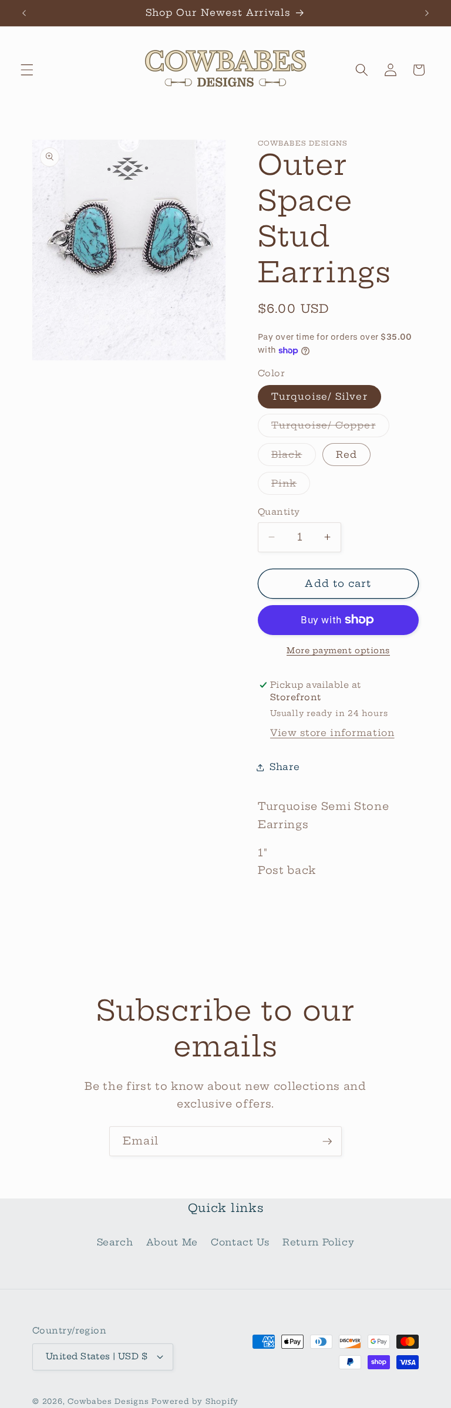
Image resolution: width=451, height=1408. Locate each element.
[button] (27, 70)
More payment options (338, 650)
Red (346, 454)
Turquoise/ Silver (319, 396)
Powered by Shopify (195, 1401)
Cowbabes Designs (110, 1401)
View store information (332, 732)
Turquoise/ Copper (330, 428)
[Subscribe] (327, 1141)
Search (115, 1242)
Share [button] (284, 766)
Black (293, 457)
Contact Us (240, 1242)
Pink (290, 486)
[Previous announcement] (24, 13)
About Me (172, 1242)
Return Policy (318, 1242)
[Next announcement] (427, 13)
